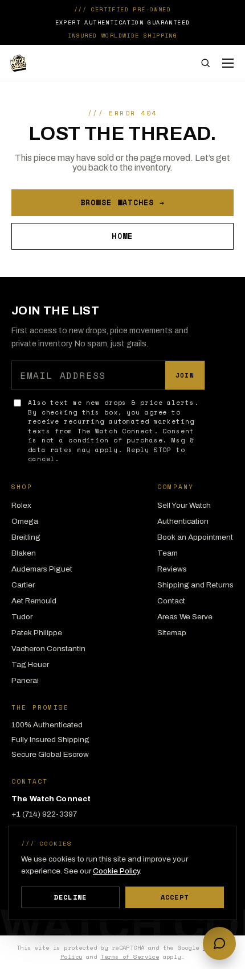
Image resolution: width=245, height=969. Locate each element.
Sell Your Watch (184, 505)
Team (167, 553)
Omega (24, 521)
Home (122, 236)
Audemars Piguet (41, 569)
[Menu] (228, 63)
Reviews (172, 569)
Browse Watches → (122, 202)
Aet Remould (33, 601)
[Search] (205, 62)
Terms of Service (129, 956)
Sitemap (171, 632)
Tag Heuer (30, 664)
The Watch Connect (85, 63)
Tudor (21, 616)
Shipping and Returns (195, 585)
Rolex (21, 505)
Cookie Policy (116, 871)
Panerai (25, 680)
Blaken (23, 553)
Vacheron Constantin (48, 648)
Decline (70, 897)
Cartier (23, 585)
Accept (175, 897)
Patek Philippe (36, 632)
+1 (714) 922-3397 (44, 814)
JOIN (184, 375)
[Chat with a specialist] (219, 943)
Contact (171, 601)
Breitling (25, 537)
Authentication (183, 521)
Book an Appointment (195, 537)
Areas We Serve (185, 616)
